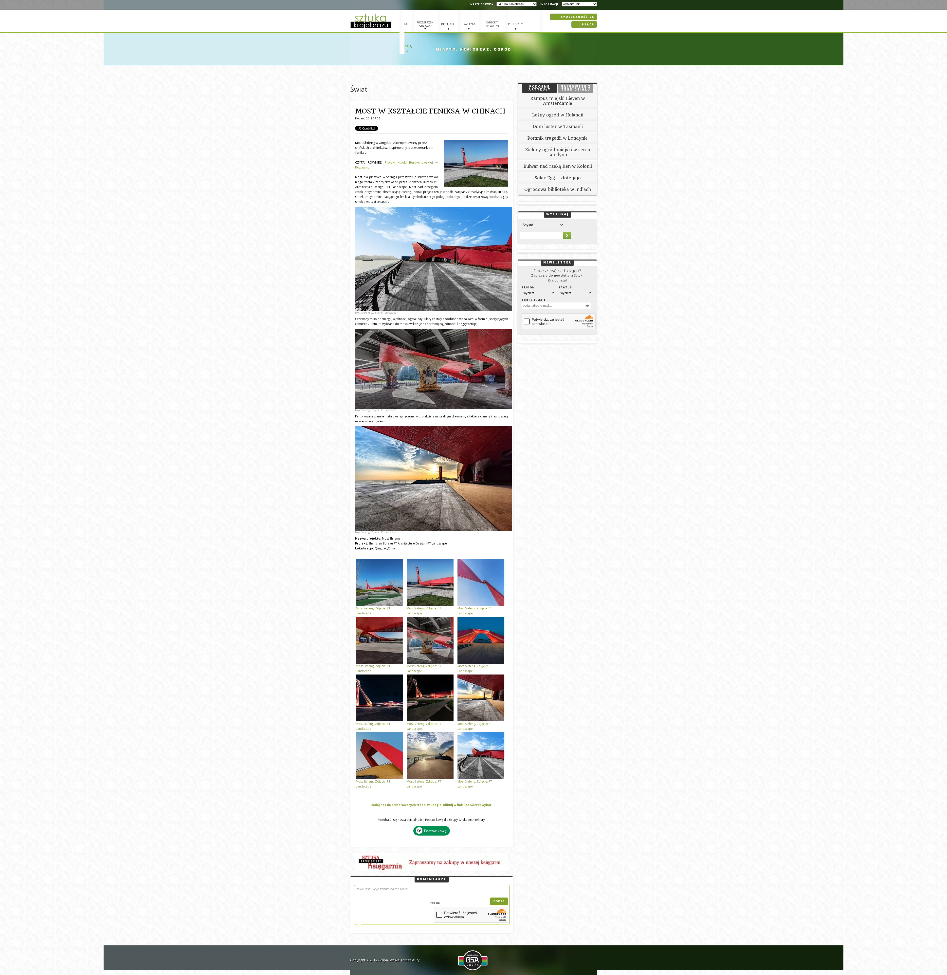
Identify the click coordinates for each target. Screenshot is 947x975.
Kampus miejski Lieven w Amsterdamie (557, 101)
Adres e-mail (534, 300)
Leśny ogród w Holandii (557, 114)
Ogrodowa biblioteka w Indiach (557, 189)
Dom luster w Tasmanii (558, 126)
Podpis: (435, 902)
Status (565, 287)
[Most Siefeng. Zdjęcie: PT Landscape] (431, 259)
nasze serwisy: (482, 4)
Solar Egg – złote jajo (558, 177)
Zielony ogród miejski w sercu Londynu (557, 152)
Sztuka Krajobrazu (371, 21)
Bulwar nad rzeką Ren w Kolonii (558, 166)
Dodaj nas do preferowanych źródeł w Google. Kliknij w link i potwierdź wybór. (431, 805)
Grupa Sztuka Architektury (398, 960)
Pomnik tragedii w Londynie (558, 138)
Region (528, 287)
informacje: (550, 4)
